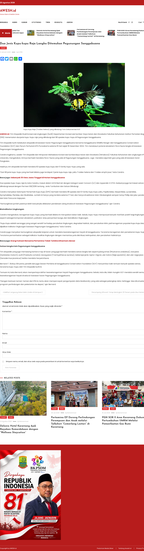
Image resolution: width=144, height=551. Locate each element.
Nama (4, 333)
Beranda (4, 22)
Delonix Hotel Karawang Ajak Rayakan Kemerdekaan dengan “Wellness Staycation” (44, 32)
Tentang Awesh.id (124, 548)
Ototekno (36, 22)
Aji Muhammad (22, 421)
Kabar (24, 22)
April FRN (19, 52)
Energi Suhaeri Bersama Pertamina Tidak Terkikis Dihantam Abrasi (43, 241)
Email (4, 343)
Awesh (70, 22)
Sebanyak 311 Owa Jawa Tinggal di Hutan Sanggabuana (38, 177)
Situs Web (6, 352)
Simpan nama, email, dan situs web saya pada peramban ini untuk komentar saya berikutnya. (45, 361)
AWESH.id (8, 11)
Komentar (7, 311)
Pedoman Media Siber (105, 548)
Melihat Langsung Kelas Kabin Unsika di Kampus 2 (23, 292)
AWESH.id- (5, 134)
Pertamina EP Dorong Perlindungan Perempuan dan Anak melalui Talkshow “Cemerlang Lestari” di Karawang (85, 32)
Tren (48, 22)
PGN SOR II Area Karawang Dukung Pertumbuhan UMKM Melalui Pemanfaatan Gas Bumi (125, 32)
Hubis (14, 22)
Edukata (58, 22)
